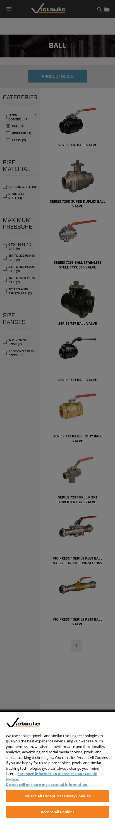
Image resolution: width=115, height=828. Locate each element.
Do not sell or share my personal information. (47, 784)
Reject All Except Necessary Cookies (58, 795)
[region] (57, 770)
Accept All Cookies (57, 811)
